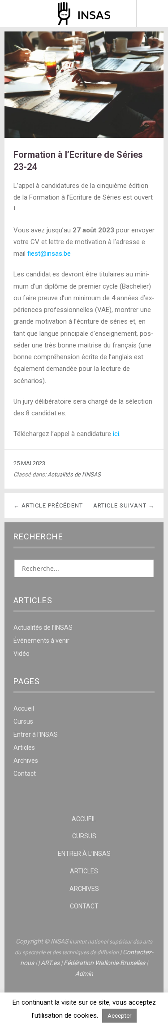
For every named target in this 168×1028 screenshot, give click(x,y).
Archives (25, 760)
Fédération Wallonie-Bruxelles (104, 962)
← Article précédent (48, 505)
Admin (84, 973)
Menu (16, 13)
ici (116, 434)
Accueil (23, 708)
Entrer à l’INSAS (35, 734)
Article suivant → (124, 505)
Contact (24, 773)
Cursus (23, 721)
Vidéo (21, 653)
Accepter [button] (119, 1015)
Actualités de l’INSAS (43, 627)
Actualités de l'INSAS (74, 474)
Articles (24, 747)
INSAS (84, 13)
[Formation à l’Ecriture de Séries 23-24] (84, 135)
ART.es (50, 962)
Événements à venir (41, 640)
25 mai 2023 (29, 463)
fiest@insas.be (49, 253)
